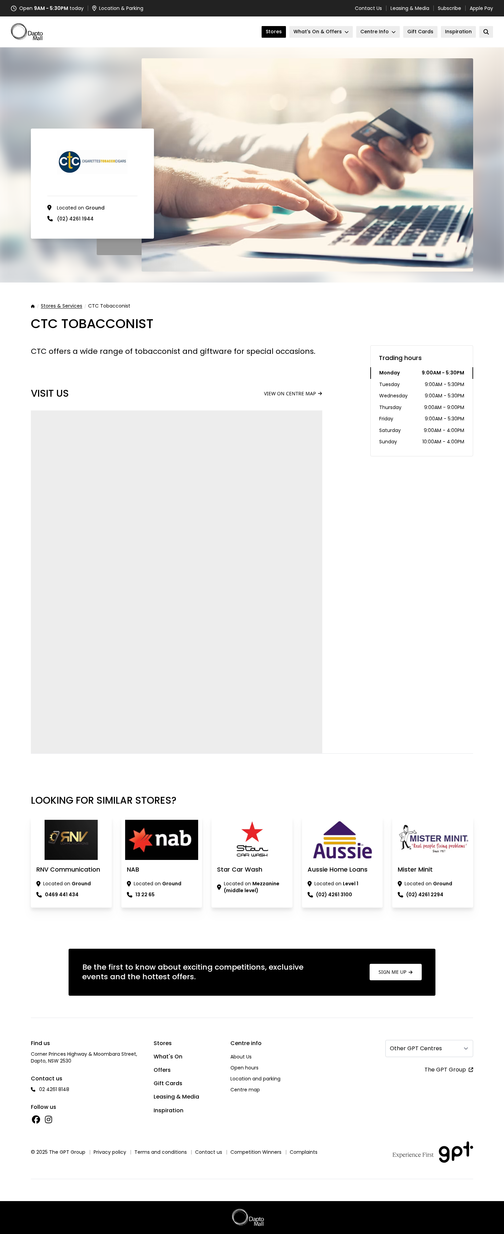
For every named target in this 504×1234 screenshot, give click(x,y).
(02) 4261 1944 (75, 218)
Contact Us (368, 8)
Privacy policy (110, 1152)
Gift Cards (168, 1083)
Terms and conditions (160, 1152)
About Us (241, 1056)
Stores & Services (61, 306)
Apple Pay (481, 8)
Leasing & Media (410, 8)
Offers (162, 1070)
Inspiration (168, 1110)
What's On (168, 1056)
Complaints (303, 1152)
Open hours (244, 1067)
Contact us (208, 1152)
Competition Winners (255, 1152)
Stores (163, 1043)
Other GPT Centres (416, 1048)
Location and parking (255, 1078)
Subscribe (449, 8)
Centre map (245, 1089)
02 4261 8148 (54, 1089)
